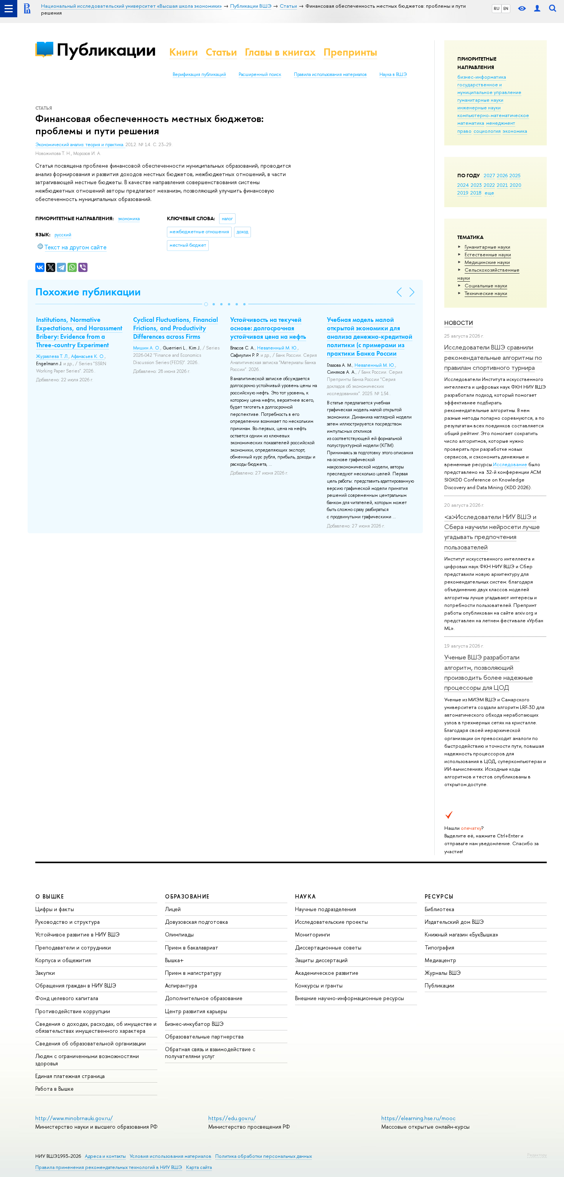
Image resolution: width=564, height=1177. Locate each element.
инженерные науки (479, 107)
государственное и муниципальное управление (489, 88)
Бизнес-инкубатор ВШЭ (194, 1023)
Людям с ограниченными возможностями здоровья (87, 1059)
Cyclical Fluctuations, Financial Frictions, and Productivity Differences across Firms (175, 328)
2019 (462, 192)
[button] (206, 304)
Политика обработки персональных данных (263, 1156)
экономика (515, 130)
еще (489, 192)
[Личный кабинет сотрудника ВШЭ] (537, 8)
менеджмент (500, 122)
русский (62, 235)
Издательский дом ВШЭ (454, 921)
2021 (502, 184)
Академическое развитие (326, 972)
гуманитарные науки (480, 99)
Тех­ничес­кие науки (486, 293)
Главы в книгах (280, 52)
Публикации (106, 49)
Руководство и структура (67, 921)
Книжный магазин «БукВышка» (461, 934)
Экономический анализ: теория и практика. (80, 145)
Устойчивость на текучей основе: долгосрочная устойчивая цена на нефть (268, 328)
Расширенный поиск (260, 74)
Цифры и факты (54, 909)
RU (497, 8)
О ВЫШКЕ (49, 896)
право (464, 130)
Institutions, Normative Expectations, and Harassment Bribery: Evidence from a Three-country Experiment (79, 332)
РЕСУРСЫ (439, 896)
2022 (489, 184)
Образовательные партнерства (204, 1036)
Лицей (173, 909)
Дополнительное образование (203, 998)
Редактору (537, 1154)
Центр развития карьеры (196, 1011)
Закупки (45, 972)
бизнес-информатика (481, 76)
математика (470, 122)
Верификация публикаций (199, 74)
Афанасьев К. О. (88, 356)
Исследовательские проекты (331, 921)
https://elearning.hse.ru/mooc (418, 1118)
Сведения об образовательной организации (90, 1043)
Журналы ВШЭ (443, 972)
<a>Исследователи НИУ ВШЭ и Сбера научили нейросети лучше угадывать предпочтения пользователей (492, 531)
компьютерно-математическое (493, 115)
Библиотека (439, 909)
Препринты (350, 52)
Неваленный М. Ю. (277, 348)
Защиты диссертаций (321, 960)
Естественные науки (488, 254)
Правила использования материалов (330, 74)
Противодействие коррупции (72, 1011)
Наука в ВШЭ (393, 74)
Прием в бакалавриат (191, 947)
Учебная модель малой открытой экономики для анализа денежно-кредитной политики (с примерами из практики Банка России (369, 336)
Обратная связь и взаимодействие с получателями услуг (210, 1052)
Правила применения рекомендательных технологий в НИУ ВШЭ (108, 1167)
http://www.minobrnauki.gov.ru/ (74, 1118)
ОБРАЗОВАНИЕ (187, 896)
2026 (502, 175)
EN (505, 8)
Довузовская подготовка (196, 921)
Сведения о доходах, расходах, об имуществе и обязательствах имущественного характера (96, 1027)
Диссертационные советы (328, 947)
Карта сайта (199, 1167)
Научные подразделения (325, 909)
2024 (463, 184)
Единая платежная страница (70, 1076)
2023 (476, 184)
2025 (515, 175)
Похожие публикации (88, 291)
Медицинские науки (487, 262)
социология (487, 130)
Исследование (510, 464)
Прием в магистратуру (193, 972)
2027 (489, 175)
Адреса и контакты (105, 1156)
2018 (476, 192)
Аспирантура (181, 985)
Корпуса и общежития (63, 960)
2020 (515, 184)
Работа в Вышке (54, 1088)
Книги (183, 52)
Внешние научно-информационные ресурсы (349, 998)
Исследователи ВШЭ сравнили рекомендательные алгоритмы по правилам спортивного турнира (493, 357)
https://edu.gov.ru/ (232, 1118)
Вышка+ (174, 960)
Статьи (221, 52)
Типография (439, 947)
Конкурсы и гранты (319, 985)
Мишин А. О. (146, 348)
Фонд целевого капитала (66, 998)
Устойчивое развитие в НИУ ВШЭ (77, 934)
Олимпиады (179, 934)
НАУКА (305, 896)
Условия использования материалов (170, 1156)
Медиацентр (440, 960)
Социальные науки (486, 285)
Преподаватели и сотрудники (73, 947)
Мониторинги (312, 934)
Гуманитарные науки (487, 246)
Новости (458, 323)
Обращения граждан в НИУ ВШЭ (75, 985)
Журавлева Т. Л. (52, 356)
